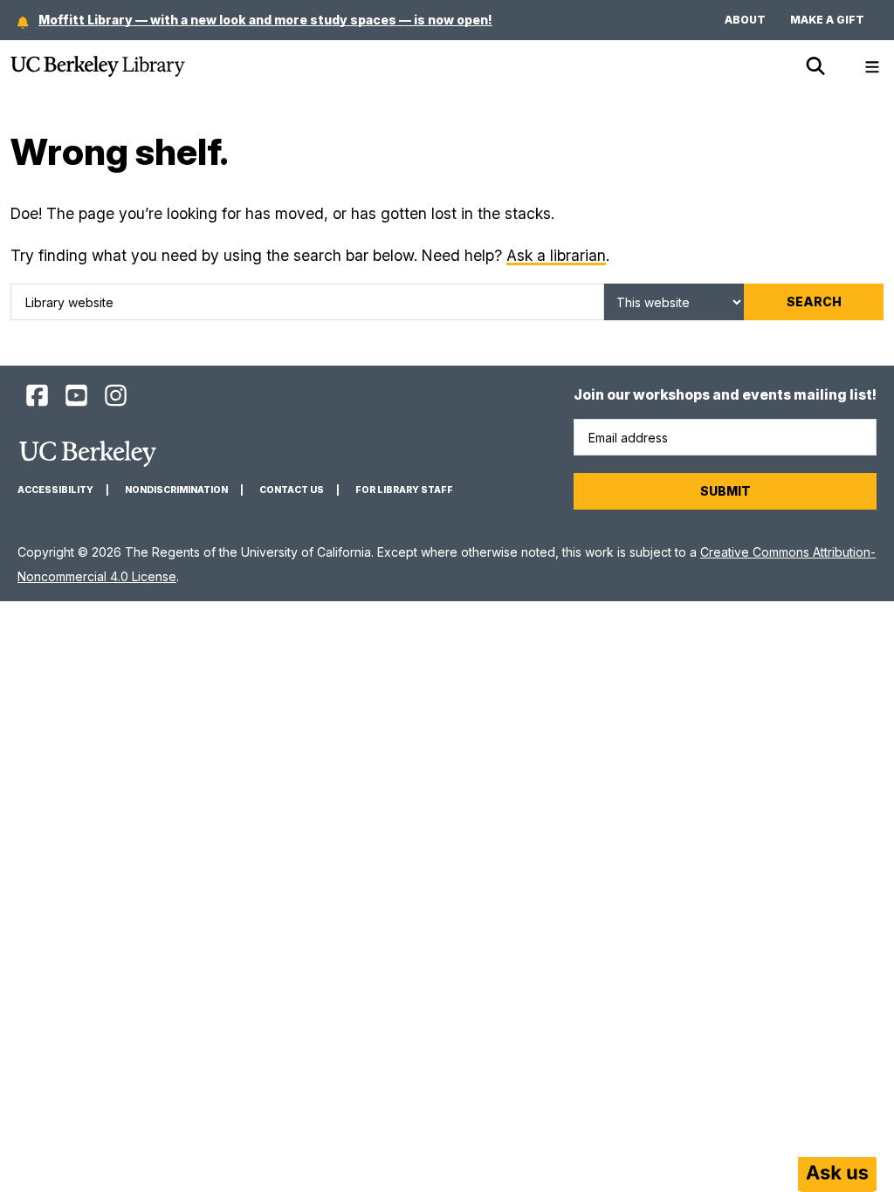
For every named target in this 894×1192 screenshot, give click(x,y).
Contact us (291, 490)
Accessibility (55, 490)
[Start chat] (837, 1174)
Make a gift (827, 19)
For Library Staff (404, 490)
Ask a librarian (556, 255)
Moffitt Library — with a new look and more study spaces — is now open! (265, 19)
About (745, 19)
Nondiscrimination (176, 490)
